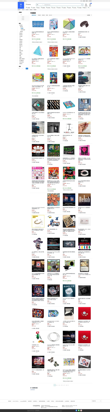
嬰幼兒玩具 (21, 50)
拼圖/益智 (20, 39)
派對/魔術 (27, 9)
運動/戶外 (20, 46)
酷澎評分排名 (34, 15)
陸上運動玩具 (21, 60)
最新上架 (50, 15)
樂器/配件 (20, 54)
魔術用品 (31, 9)
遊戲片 (20, 52)
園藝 (20, 55)
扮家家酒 (20, 41)
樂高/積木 (20, 33)
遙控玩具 (20, 63)
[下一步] (70, 385)
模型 (20, 49)
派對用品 (21, 31)
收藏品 (20, 57)
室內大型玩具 (21, 62)
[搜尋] (82, 4)
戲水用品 (20, 44)
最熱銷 (47, 15)
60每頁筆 (88, 15)
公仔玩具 (20, 36)
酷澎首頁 (19, 9)
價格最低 (39, 15)
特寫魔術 (35, 9)
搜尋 (27, 68)
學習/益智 (20, 34)
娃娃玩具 (20, 42)
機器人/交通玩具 (22, 58)
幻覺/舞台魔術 (23, 29)
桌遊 (20, 47)
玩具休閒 (23, 9)
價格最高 (43, 15)
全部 (37, 4)
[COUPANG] (36, 406)
